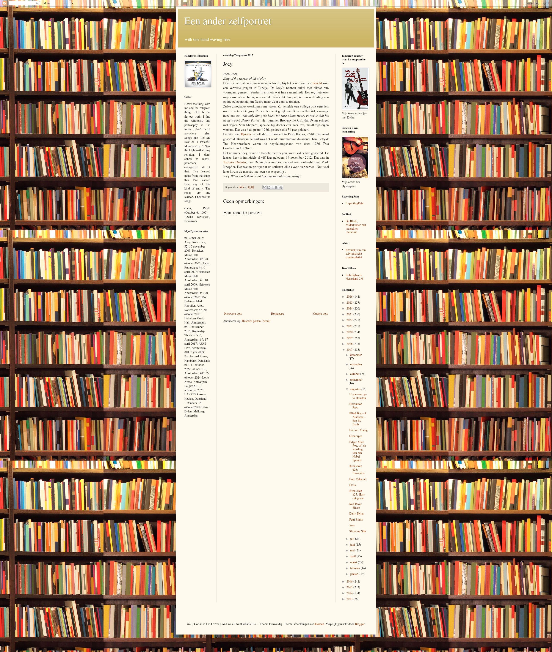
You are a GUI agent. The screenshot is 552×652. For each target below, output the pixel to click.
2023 (350, 314)
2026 (350, 296)
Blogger (359, 624)
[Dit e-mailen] (264, 187)
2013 (350, 599)
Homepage (277, 313)
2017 (350, 349)
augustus (355, 389)
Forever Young (358, 430)
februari (355, 568)
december (356, 355)
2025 (350, 302)
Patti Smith (356, 519)
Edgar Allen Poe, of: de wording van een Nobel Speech (357, 451)
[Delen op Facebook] (277, 187)
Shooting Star (357, 531)
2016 (350, 581)
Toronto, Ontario (234, 162)
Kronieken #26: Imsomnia (357, 469)
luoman (319, 624)
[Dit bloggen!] (269, 187)
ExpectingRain (355, 203)
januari (354, 574)
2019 (350, 338)
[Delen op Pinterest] (281, 187)
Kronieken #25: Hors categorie (357, 494)
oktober (355, 374)
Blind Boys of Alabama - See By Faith (357, 418)
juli (352, 539)
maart (354, 562)
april (353, 556)
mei (353, 550)
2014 (350, 593)
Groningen (355, 436)
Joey (352, 525)
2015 (350, 587)
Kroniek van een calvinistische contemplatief (356, 253)
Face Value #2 (358, 479)
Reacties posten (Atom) (256, 321)
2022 (350, 320)
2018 (350, 344)
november (356, 364)
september (356, 379)
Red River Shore (355, 506)
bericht (317, 83)
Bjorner (246, 134)
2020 (350, 332)
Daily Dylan (356, 513)
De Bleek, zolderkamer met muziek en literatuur (356, 226)
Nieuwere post (233, 313)
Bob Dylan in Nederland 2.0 (354, 277)
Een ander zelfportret (227, 20)
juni (353, 544)
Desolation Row (355, 405)
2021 (350, 326)
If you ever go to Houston (358, 396)
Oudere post (320, 313)
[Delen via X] (273, 187)
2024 (350, 308)
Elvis (352, 485)
